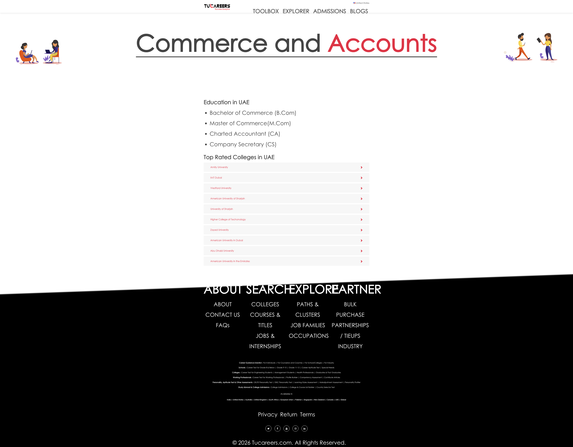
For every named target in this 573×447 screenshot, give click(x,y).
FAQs (222, 325)
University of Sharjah (221, 208)
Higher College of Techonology (228, 219)
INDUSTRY (350, 346)
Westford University (220, 188)
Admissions (329, 11)
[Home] (217, 7)
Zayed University (219, 229)
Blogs (359, 11)
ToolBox (266, 11)
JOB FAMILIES (307, 325)
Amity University (219, 167)
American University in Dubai (226, 240)
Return (288, 414)
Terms (307, 414)
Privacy (267, 414)
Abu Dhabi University (222, 250)
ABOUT (223, 304)
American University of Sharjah (227, 198)
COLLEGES (265, 304)
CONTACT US (222, 314)
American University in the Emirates (230, 261)
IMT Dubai (216, 177)
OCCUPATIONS (309, 335)
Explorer (296, 11)
